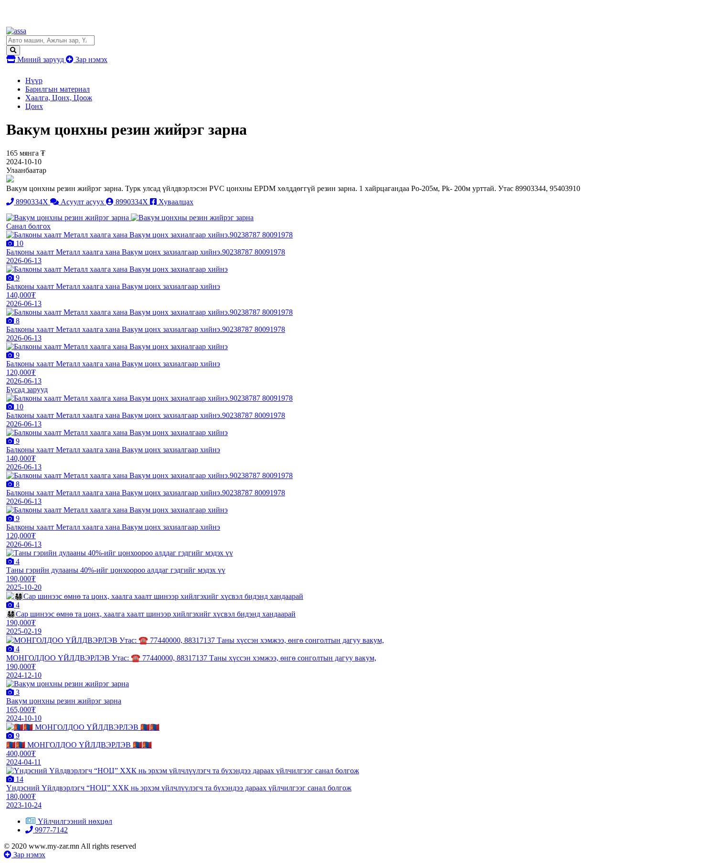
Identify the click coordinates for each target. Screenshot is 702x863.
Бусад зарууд (27, 389)
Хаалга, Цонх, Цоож (58, 98)
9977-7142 (50, 830)
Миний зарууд (40, 59)
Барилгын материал (57, 89)
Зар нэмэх (90, 59)
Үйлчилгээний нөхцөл (75, 821)
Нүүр (34, 80)
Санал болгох (28, 226)
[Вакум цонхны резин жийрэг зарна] (68, 217)
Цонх (34, 106)
